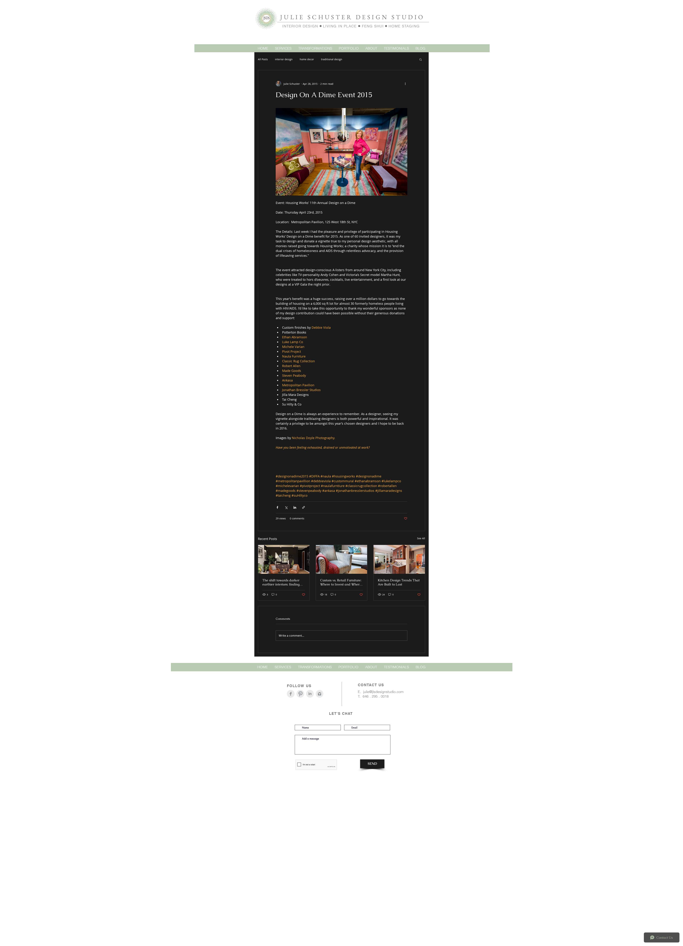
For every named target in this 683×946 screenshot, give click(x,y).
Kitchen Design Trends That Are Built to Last (399, 582)
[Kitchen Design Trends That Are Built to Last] (399, 559)
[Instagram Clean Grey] (319, 694)
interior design (284, 59)
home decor (307, 59)
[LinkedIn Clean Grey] (310, 694)
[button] (420, 59)
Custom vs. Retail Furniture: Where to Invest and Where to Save (340, 582)
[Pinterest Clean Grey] (300, 694)
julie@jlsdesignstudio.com (383, 691)
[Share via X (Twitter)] (286, 507)
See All (421, 538)
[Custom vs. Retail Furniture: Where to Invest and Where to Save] (341, 559)
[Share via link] (303, 507)
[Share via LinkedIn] (295, 507)
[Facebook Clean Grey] (291, 694)
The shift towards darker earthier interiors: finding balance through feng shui (281, 582)
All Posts (263, 59)
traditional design (331, 59)
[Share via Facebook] (277, 507)
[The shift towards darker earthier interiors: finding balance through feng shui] (283, 559)
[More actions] (405, 84)
